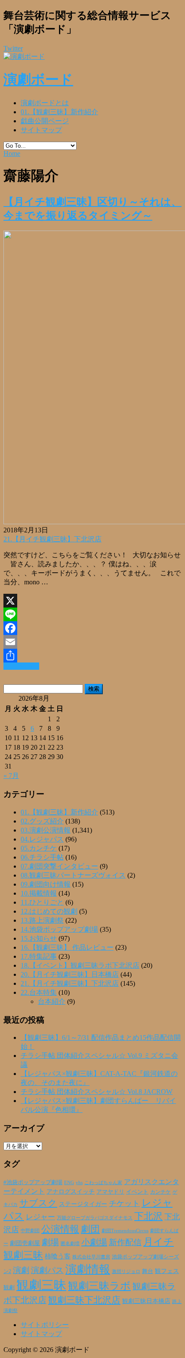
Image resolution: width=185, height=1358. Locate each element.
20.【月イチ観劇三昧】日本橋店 (70, 974)
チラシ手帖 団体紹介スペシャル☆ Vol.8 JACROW (97, 1091)
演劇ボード (38, 79)
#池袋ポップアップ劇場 (32, 1182)
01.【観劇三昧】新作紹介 (59, 111)
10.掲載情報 (39, 893)
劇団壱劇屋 (25, 1243)
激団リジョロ (126, 1271)
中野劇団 (30, 1230)
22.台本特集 (39, 992)
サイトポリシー (45, 1324)
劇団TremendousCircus (125, 1230)
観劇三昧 (41, 1285)
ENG (69, 1182)
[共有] (92, 655)
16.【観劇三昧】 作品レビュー (67, 947)
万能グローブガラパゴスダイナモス (95, 1217)
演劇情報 (87, 1269)
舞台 (147, 1271)
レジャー (40, 1217)
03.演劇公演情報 (46, 830)
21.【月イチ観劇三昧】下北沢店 (52, 539)
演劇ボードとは (45, 102)
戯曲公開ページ (45, 121)
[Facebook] (92, 628)
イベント (137, 1192)
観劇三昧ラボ (99, 1285)
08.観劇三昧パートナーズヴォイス (73, 875)
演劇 (21, 1270)
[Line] (92, 614)
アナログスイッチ (70, 1191)
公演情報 (60, 1229)
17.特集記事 (39, 956)
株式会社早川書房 (91, 1257)
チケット (124, 1203)
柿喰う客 (58, 1256)
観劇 (9, 1287)
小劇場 (94, 1242)
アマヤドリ (110, 1191)
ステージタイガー (83, 1204)
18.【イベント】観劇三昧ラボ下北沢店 (80, 965)
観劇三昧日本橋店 (146, 1301)
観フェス (167, 1270)
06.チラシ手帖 (42, 857)
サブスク (38, 1203)
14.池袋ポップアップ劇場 (59, 929)
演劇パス (47, 1270)
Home (11, 153)
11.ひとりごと (42, 902)
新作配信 (125, 1242)
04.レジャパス (42, 839)
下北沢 (148, 1216)
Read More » (21, 666)
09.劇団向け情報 (46, 884)
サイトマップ (41, 130)
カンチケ (160, 1192)
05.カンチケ (39, 848)
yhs (79, 1182)
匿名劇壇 (70, 1243)
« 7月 (11, 775)
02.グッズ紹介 (42, 821)
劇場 (50, 1242)
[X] (92, 601)
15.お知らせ (39, 938)
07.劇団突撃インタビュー (59, 866)
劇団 (90, 1229)
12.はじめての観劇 (49, 911)
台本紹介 (51, 1001)
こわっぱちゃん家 (103, 1182)
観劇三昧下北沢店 (84, 1300)
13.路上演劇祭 (42, 920)
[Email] (92, 642)
